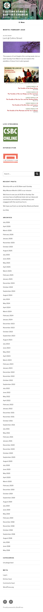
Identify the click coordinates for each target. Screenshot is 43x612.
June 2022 (6, 392)
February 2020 (8, 485)
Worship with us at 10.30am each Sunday (17, 186)
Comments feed (9, 583)
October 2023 (8, 332)
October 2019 (8, 494)
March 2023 (7, 360)
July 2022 (6, 388)
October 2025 (8, 247)
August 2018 (7, 538)
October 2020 (8, 453)
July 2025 (6, 255)
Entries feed (7, 579)
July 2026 (6, 222)
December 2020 (9, 445)
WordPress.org (8, 587)
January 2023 (7, 368)
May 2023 (6, 352)
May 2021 (6, 433)
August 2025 (7, 251)
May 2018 (6, 550)
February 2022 (8, 404)
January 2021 (7, 441)
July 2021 (6, 429)
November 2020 (9, 449)
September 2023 (9, 336)
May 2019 (6, 514)
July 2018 (6, 542)
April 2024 (6, 307)
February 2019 (8, 518)
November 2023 (9, 328)
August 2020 (7, 461)
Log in (5, 575)
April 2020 (6, 477)
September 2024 (9, 291)
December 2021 (8, 413)
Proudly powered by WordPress (13, 607)
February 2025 (8, 275)
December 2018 (8, 522)
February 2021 (8, 437)
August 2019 (7, 502)
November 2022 (8, 376)
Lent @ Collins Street (12, 38)
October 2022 (8, 380)
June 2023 (6, 348)
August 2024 (7, 295)
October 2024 (8, 287)
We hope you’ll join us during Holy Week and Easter (21, 206)
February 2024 (8, 315)
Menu (22, 22)
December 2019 (8, 490)
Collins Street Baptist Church (15, 13)
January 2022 (7, 409)
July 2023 (6, 344)
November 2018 (8, 526)
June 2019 (6, 510)
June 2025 (6, 259)
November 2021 (8, 417)
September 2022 (9, 384)
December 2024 (9, 283)
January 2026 (7, 239)
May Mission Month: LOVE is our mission (17, 190)
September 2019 (9, 498)
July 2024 (6, 299)
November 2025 (9, 243)
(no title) (6, 210)
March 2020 (7, 481)
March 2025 (7, 271)
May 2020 (6, 473)
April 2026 (6, 226)
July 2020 (6, 465)
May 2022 (6, 396)
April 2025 (6, 267)
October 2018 (8, 530)
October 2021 (8, 421)
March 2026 (7, 230)
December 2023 (9, 324)
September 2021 (9, 425)
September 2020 (9, 457)
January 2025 (7, 279)
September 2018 (9, 534)
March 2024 (7, 311)
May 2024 (6, 303)
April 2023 (6, 356)
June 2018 (6, 546)
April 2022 (6, 400)
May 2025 (6, 263)
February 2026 (8, 234)
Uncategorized (8, 563)
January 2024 (7, 320)
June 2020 (6, 469)
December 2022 (8, 372)
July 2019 (6, 506)
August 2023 (7, 340)
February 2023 (8, 364)
